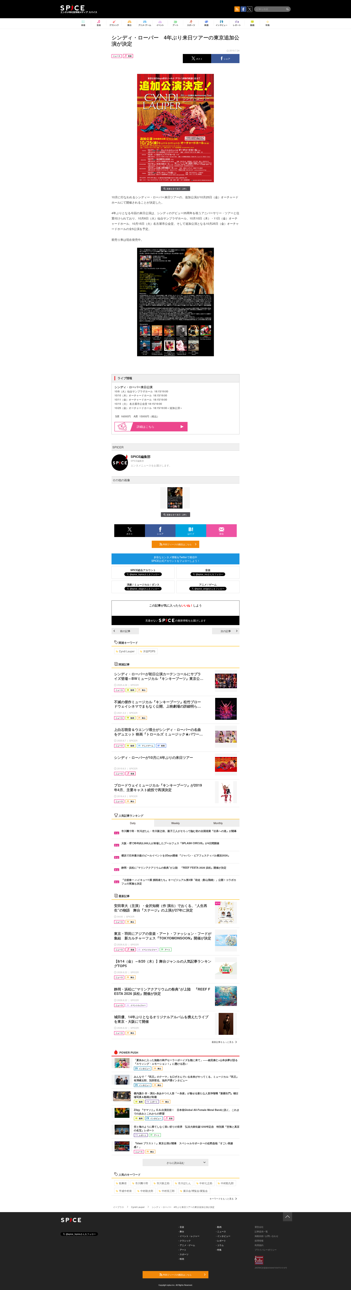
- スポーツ (183, 1254)
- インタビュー (223, 1235)
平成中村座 (125, 1191)
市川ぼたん (184, 1183)
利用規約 (259, 1245)
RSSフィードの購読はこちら (177, 544)
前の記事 (125, 631)
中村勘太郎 (146, 1191)
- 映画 (181, 1258)
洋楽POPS (149, 651)
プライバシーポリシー (266, 1249)
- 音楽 (181, 1226)
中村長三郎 (168, 1191)
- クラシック (184, 1240)
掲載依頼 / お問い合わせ (266, 1235)
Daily (133, 823)
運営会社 (259, 1226)
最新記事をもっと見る (223, 1041)
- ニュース (221, 1231)
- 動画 (219, 1226)
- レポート (221, 1240)
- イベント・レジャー (188, 1235)
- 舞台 (181, 1231)
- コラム (220, 1245)
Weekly (175, 823)
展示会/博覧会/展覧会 (195, 1191)
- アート (182, 1249)
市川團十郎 (141, 1183)
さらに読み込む (175, 1163)
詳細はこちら (145, 426)
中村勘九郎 (227, 1183)
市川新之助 (163, 1183)
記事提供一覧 (261, 1231)
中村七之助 (205, 1183)
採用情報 (259, 1240)
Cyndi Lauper (127, 651)
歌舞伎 (123, 1183)
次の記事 (226, 631)
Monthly (218, 823)
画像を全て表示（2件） (177, 188)
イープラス (118, 1206)
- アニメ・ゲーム (186, 1245)
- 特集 (219, 1249)
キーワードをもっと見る (222, 1198)
